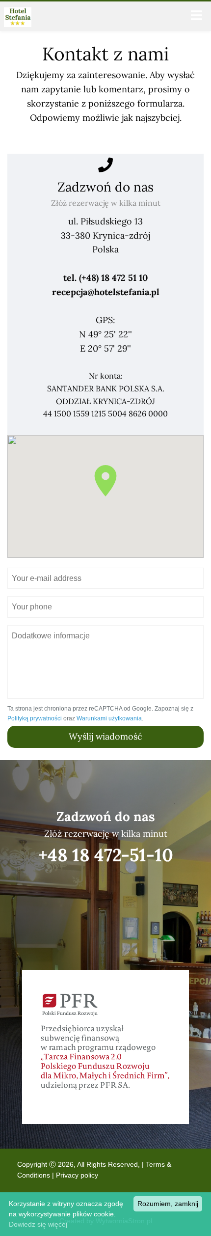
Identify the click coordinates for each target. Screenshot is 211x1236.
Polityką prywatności (34, 718)
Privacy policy (77, 1175)
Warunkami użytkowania (109, 718)
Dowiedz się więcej (38, 1224)
